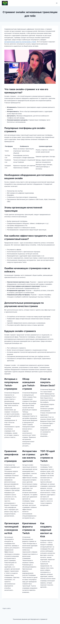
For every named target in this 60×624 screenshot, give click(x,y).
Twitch (34, 42)
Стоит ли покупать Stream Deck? (47, 382)
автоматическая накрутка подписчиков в (18, 42)
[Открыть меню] (56, 3)
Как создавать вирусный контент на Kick (46, 530)
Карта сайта (7, 608)
